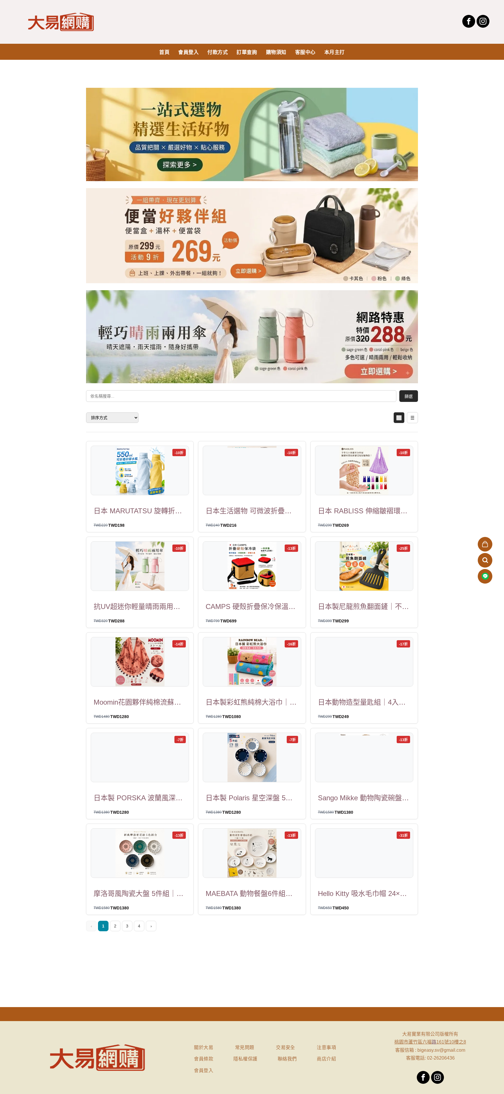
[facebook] (468, 22)
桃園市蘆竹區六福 (413, 1041)
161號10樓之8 (451, 1041)
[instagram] (483, 22)
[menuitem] (164, 51)
